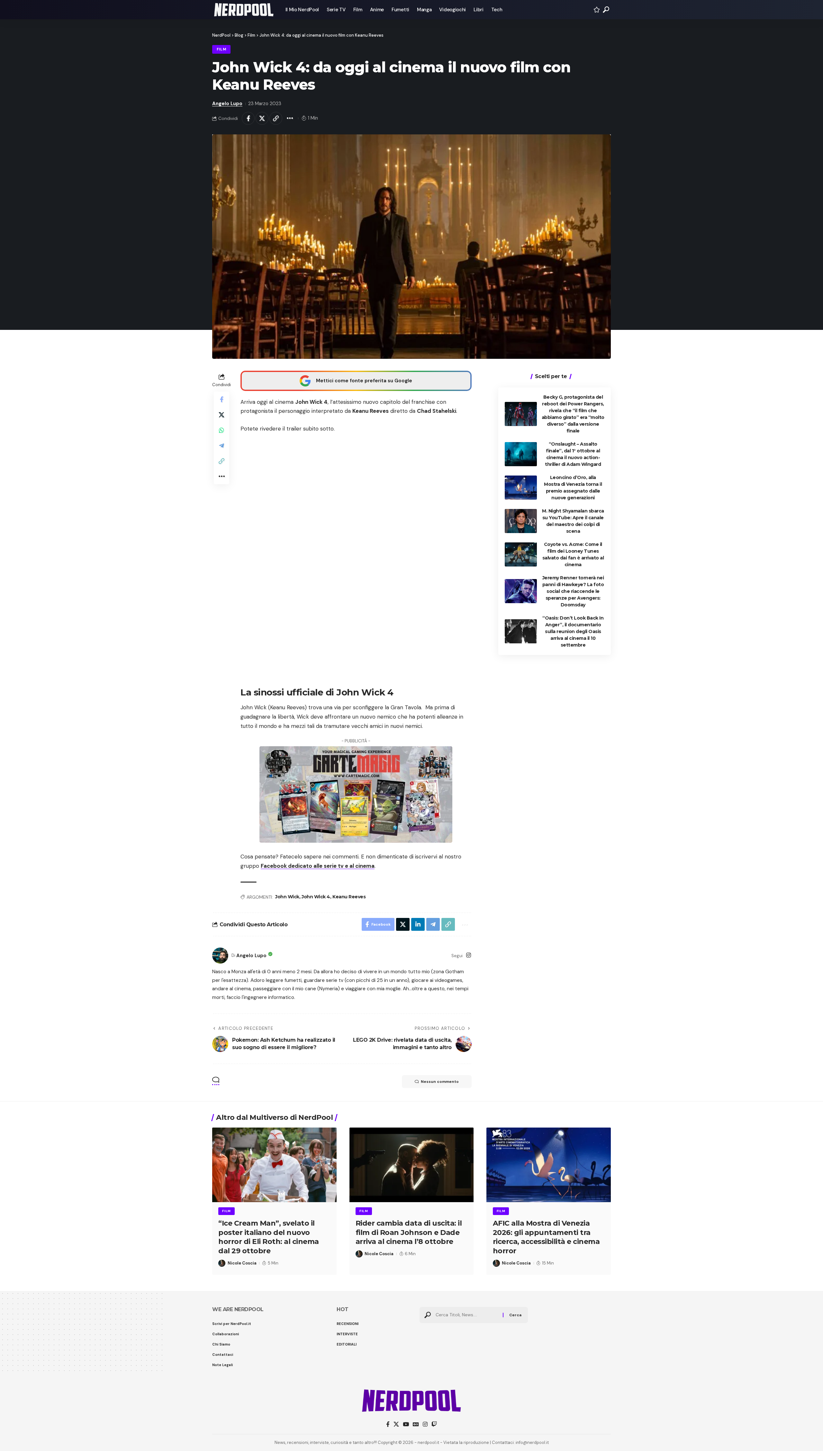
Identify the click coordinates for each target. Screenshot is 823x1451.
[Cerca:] (467, 1315)
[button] (606, 9)
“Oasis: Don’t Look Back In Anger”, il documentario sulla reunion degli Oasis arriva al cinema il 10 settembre (572, 631)
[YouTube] (406, 1424)
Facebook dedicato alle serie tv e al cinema (318, 865)
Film (221, 49)
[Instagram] (469, 956)
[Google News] (416, 1424)
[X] (396, 1424)
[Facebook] (387, 1424)
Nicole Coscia (242, 1263)
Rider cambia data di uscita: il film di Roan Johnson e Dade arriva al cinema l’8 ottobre (409, 1232)
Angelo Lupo (227, 103)
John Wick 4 (316, 897)
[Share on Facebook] (248, 118)
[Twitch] (434, 1424)
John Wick (287, 897)
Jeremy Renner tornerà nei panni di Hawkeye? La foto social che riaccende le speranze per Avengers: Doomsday (573, 591)
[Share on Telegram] (221, 445)
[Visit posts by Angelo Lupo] (220, 956)
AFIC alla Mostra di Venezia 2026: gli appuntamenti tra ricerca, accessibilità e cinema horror (546, 1237)
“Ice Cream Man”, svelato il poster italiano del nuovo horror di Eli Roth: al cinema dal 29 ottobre (268, 1237)
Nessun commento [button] (440, 1081)
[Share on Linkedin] (418, 924)
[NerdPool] (243, 9)
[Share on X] (262, 118)
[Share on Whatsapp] (221, 430)
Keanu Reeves (349, 897)
